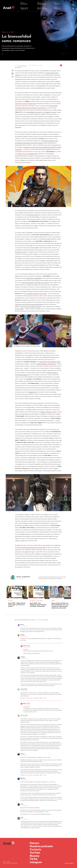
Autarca (22, 753)
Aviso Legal (6, 861)
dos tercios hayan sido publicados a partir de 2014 (31, 547)
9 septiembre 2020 (23, 626)
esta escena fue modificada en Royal (31, 306)
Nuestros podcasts (41, 846)
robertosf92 (23, 689)
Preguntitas (57, 3)
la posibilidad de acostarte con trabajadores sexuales (41, 112)
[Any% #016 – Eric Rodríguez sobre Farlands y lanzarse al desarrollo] (38, 592)
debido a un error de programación (28, 153)
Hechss (22, 624)
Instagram (36, 862)
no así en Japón (19, 308)
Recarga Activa (41, 3)
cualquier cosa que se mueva (48, 412)
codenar (22, 635)
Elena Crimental (21, 65)
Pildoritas (57, 8)
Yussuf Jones (24, 715)
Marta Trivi (26, 645)
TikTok (34, 859)
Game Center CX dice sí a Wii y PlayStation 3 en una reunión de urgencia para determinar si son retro (60, 605)
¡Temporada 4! (24, 8)
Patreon (34, 843)
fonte (21, 804)
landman (23, 657)
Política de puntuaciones (10, 863)
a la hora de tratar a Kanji (36, 293)
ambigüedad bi (32, 392)
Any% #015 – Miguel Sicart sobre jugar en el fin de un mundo (16, 604)
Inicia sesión (39, 619)
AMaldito (22, 778)
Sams (22, 817)
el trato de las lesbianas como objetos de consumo (35, 282)
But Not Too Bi (33, 215)
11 (61, 65)
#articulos (18, 67)
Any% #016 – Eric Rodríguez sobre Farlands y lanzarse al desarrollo (38, 604)
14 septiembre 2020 (24, 805)
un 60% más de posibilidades (33, 278)
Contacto (35, 849)
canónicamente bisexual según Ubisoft (49, 361)
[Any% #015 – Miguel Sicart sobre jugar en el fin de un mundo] (17, 592)
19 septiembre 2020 (24, 819)
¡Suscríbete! (24, 3)
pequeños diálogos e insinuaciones (46, 364)
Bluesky (34, 855)
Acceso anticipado (42, 8)
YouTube (35, 852)
